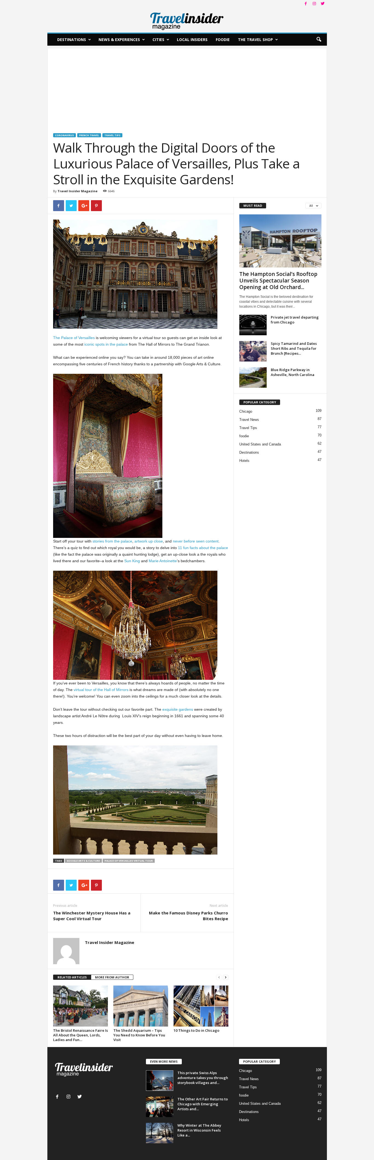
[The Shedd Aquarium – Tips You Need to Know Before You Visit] (140, 1006)
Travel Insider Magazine (77, 191)
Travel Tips (112, 135)
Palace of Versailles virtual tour (129, 860)
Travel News (249, 420)
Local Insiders (192, 39)
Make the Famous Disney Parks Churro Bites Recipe (188, 915)
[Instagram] (314, 4)
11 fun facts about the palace (203, 548)
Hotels (244, 461)
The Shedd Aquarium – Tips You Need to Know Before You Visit (139, 1035)
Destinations (71, 39)
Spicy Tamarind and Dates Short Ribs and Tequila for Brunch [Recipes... (294, 348)
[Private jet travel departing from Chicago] (253, 325)
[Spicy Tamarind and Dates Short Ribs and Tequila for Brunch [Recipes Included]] (253, 351)
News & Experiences (119, 39)
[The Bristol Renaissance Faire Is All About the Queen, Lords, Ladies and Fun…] (80, 1006)
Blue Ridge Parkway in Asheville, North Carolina (292, 372)
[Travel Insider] (187, 20)
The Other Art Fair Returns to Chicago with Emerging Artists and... (202, 1104)
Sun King (132, 561)
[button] (319, 40)
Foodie (223, 39)
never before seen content (195, 541)
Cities (158, 39)
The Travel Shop (255, 39)
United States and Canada (260, 444)
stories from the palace (112, 541)
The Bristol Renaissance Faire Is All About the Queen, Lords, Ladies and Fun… (80, 1035)
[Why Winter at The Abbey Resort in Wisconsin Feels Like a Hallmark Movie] (159, 1133)
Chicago (245, 411)
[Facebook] (306, 4)
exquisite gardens (177, 709)
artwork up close (148, 541)
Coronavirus (64, 135)
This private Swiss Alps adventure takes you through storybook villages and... (202, 1077)
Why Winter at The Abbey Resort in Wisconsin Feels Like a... (199, 1130)
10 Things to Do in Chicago (196, 1030)
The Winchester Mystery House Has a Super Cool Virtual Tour (91, 915)
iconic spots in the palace (106, 344)
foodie (244, 436)
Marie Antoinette (163, 561)
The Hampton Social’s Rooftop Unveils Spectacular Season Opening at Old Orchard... (278, 280)
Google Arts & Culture (83, 860)
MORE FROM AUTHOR (112, 977)
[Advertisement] (187, 86)
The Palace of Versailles (74, 338)
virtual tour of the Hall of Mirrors (101, 689)
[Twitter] (323, 4)
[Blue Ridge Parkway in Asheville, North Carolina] (253, 377)
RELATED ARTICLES (72, 977)
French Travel (89, 135)
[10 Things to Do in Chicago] (201, 1006)
